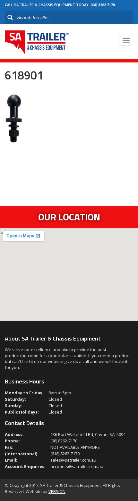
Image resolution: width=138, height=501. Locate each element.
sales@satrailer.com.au (73, 460)
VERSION (56, 491)
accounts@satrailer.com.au (76, 466)
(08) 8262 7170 (103, 4)
